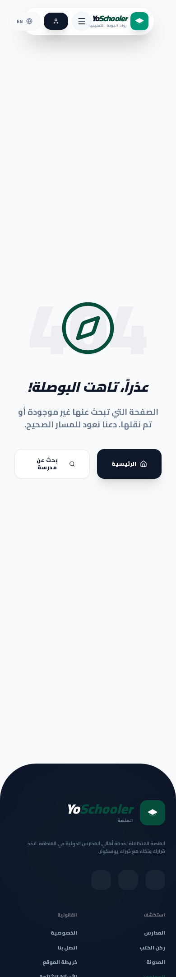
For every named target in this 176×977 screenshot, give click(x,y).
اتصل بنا (67, 947)
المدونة (155, 962)
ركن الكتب (152, 948)
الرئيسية (123, 463)
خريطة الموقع (59, 962)
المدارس (154, 933)
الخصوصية (64, 932)
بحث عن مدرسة (47, 463)
